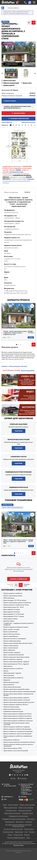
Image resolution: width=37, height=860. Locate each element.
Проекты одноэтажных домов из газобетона (17, 602)
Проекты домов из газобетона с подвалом (16, 727)
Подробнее (10, 324)
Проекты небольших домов (12, 641)
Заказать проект (19, 113)
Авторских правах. (19, 845)
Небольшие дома (8, 598)
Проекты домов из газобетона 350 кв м (15, 704)
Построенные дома (8, 832)
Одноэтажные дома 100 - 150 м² (13, 607)
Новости (9, 835)
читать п (24, 370)
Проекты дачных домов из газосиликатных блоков (19, 742)
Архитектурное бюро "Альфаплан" (19, 771)
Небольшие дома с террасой (12, 673)
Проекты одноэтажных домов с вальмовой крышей (19, 691)
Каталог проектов (13, 805)
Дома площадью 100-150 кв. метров (14, 600)
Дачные (5, 671)
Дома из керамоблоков (10, 636)
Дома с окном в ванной (10, 648)
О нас (26, 832)
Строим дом (28, 822)
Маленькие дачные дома (11, 682)
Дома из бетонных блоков (11, 634)
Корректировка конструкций (12, 813)
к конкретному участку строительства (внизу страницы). (18, 180)
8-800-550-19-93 (25, 786)
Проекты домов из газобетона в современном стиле (17, 736)
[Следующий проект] (21, 585)
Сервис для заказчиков (18, 418)
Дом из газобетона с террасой (12, 659)
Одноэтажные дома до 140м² (12, 748)
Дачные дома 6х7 (8, 684)
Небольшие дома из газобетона (13, 677)
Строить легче (7, 166)
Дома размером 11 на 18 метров (13, 614)
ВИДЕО (18, 170)
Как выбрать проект (11, 810)
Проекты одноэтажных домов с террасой (16, 661)
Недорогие (6, 680)
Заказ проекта (31, 819)
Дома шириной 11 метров (11, 609)
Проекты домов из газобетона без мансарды (17, 729)
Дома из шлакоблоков (10, 631)
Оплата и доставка (9, 80)
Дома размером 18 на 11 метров (13, 616)
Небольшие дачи (8, 675)
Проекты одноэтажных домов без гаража (16, 689)
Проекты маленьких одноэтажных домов (16, 657)
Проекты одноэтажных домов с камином (16, 697)
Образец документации (11, 83)
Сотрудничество (18, 835)
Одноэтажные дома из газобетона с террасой (17, 718)
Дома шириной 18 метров (11, 612)
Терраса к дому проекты (10, 645)
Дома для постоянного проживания (14, 638)
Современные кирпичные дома (13, 711)
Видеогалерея (19, 832)
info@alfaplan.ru (8, 796)
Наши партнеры (28, 829)
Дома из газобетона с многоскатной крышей (17, 733)
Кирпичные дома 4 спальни (12, 709)
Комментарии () (8, 85)
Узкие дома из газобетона (11, 740)
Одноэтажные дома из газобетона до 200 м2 (17, 716)
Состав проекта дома (16, 172)
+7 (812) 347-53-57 (26, 790)
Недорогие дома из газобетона (13, 668)
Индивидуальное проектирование (18, 816)
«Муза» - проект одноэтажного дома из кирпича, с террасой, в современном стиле (15, 541)
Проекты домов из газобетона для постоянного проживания (18, 745)
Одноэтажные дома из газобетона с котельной (18, 720)
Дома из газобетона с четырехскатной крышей (17, 731)
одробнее (30, 370)
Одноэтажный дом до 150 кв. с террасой (16, 664)
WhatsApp (24, 796)
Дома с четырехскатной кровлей (13, 654)
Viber (5, 799)
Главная (4, 805)
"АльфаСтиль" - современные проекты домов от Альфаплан (18, 624)
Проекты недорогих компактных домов (15, 627)
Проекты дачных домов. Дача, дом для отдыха (17, 643)
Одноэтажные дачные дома (12, 687)
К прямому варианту (11, 64)
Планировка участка (27, 813)
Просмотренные (9, 822)
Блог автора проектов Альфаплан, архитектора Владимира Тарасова (18, 825)
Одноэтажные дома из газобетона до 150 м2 (17, 714)
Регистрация (23, 778)
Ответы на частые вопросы (26, 807)
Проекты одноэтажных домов (12, 595)
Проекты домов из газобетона (12, 593)
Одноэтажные (7, 666)
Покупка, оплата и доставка (27, 805)
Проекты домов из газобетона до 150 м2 (16, 605)
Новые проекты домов (10, 618)
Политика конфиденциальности (16, 837)
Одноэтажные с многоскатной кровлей (15, 750)
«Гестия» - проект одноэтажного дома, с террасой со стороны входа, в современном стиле (15, 333)
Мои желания (19, 822)
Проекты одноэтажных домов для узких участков (18, 702)
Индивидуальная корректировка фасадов (13, 819)
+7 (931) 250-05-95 (26, 787)
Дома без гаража (8, 621)
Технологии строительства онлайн (13, 829)
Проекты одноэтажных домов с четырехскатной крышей (18, 694)
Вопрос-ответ (27, 83)
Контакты (31, 832)
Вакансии (27, 835)
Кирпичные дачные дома (11, 707)
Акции (28, 837)
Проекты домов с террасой (11, 652)
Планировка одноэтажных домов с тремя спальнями (16, 723)
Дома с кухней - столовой (11, 629)
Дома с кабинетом (9, 650)
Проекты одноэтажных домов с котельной (16, 700)
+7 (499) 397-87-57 (26, 794)
